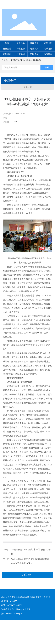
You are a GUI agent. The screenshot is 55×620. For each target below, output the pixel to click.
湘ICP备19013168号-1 (11, 613)
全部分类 (27, 87)
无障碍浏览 (48, 3)
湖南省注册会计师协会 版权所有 (16, 609)
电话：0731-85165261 (11, 605)
